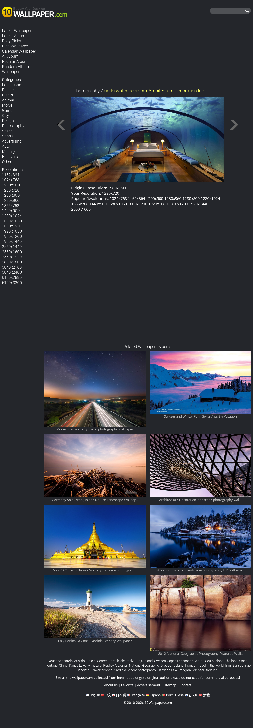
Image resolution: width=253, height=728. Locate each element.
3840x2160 (12, 267)
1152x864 (10, 174)
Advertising (12, 141)
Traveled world (101, 670)
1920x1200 (12, 236)
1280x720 (11, 190)
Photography (13, 125)
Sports (7, 135)
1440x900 (11, 210)
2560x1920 (12, 256)
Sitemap (169, 685)
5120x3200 (12, 282)
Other (6, 161)
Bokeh (90, 660)
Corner (102, 660)
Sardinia (120, 670)
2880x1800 (12, 261)
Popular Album (15, 61)
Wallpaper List (14, 71)
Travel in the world (210, 665)
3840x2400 (12, 272)
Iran (228, 665)
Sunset (237, 665)
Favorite (127, 685)
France (190, 665)
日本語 (121, 695)
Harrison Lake (168, 670)
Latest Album (13, 35)
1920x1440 (12, 241)
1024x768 (10, 179)
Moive (7, 105)
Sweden (160, 660)
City (5, 115)
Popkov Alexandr (115, 665)
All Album (10, 56)
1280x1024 (12, 215)
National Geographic (144, 665)
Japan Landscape (180, 660)
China (63, 665)
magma (185, 670)
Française (137, 695)
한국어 (193, 695)
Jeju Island (145, 660)
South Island (214, 660)
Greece (165, 665)
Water (199, 660)
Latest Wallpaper (17, 30)
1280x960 (11, 200)
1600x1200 (12, 225)
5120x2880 (12, 277)
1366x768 (10, 205)
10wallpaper (36, 11)
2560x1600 (12, 251)
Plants (7, 94)
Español (155, 695)
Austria (79, 660)
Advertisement (148, 685)
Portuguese (175, 695)
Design (8, 120)
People (8, 89)
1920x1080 (12, 231)
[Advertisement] (147, 55)
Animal (8, 99)
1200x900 (11, 184)
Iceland (178, 665)
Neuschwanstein (60, 660)
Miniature (95, 665)
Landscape (11, 84)
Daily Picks (11, 40)
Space (7, 130)
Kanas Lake (77, 665)
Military (8, 151)
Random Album (15, 66)
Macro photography (141, 670)
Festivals (10, 156)
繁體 (206, 695)
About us (111, 685)
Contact (185, 685)
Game (7, 110)
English (94, 695)
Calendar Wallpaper (19, 51)
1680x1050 (12, 220)
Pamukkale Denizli (122, 660)
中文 (108, 695)
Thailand (231, 660)
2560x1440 (12, 246)
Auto (6, 146)
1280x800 (11, 195)
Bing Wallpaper (15, 45)
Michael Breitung (204, 670)
